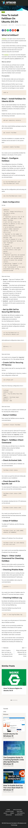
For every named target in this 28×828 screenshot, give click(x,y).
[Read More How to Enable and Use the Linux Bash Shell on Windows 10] (14, 776)
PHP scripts (20, 813)
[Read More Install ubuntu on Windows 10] (14, 724)
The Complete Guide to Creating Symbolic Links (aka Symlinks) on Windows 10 (13, 761)
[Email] (5, 30)
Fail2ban (4, 39)
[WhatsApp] (8, 30)
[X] (18, 30)
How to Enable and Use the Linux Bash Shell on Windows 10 (13, 788)
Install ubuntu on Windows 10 (10, 735)
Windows (9, 815)
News (12, 813)
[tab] (12, 700)
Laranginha (5, 25)
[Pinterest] (13, 30)
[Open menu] (24, 2)
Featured (20, 811)
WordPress (18, 815)
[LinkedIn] (10, 30)
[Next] (24, 684)
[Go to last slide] (4, 684)
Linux (3, 12)
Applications (17, 809)
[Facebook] (3, 30)
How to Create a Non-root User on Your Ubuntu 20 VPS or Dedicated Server (7, 652)
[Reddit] (15, 30)
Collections (9, 811)
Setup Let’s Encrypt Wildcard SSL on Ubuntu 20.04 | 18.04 (21, 652)
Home (8, 809)
